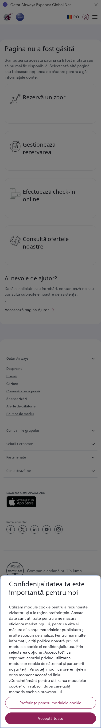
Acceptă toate (50, 718)
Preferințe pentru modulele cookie (50, 702)
